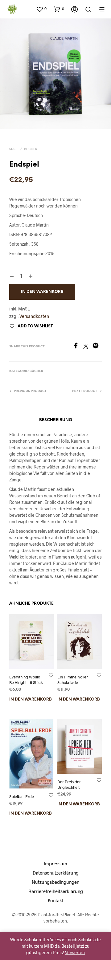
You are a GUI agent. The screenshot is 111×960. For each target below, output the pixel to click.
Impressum (55, 863)
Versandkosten (34, 316)
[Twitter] (87, 347)
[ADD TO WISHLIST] (51, 675)
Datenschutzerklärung (56, 872)
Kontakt (56, 900)
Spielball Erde (21, 796)
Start (13, 149)
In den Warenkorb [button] (30, 699)
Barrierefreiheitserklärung (55, 891)
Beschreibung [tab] (55, 420)
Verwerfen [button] (75, 952)
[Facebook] (78, 347)
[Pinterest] (97, 347)
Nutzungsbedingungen (55, 882)
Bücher (30, 149)
